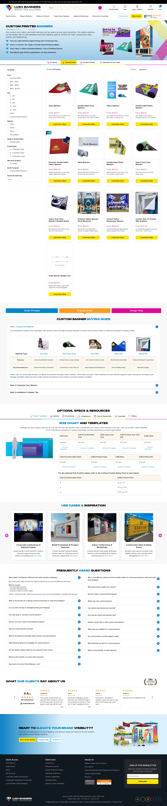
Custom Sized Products (18, 117)
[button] (11, 16)
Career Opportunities (93, 773)
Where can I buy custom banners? (100, 601)
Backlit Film (143, 354)
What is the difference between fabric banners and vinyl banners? (32, 636)
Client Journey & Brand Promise (89, 802)
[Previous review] (15, 697)
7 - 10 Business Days (17, 156)
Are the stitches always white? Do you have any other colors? (31, 650)
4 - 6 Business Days (17, 153)
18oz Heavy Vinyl (69, 354)
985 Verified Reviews (27, 699)
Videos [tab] (134, 416)
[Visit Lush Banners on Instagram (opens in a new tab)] (148, 799)
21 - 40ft (13, 110)
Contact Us (57, 740)
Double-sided (15, 142)
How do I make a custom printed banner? (102, 594)
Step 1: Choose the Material (21, 327)
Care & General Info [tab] (104, 416)
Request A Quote (52, 766)
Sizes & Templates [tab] (40, 416)
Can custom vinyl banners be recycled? (102, 608)
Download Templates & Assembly (19, 780)
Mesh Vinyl (118, 354)
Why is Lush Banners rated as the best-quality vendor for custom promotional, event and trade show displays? (122, 579)
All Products (10, 763)
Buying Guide (84, 311)
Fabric (12, 128)
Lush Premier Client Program (16, 783)
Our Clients (89, 767)
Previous (6, 535)
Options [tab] (56, 416)
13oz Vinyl (44, 354)
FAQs (8, 770)
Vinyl (12, 124)
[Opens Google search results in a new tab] (90, 782)
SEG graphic (14, 135)
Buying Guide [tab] (70, 62)
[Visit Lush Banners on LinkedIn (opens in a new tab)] (137, 799)
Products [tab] (53, 62)
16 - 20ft (13, 106)
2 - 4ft (12, 96)
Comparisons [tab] (86, 416)
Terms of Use (117, 802)
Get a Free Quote (27, 740)
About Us (89, 760)
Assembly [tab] (121, 416)
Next (160, 535)
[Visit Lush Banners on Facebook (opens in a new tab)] (153, 799)
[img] (27, 697)
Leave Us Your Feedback (54, 783)
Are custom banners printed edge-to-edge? (103, 636)
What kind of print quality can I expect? (102, 587)
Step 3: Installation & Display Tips (24, 392)
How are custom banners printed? (21, 629)
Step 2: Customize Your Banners (23, 385)
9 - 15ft (12, 103)
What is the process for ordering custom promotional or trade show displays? (37, 601)
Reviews (88, 777)
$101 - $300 (14, 81)
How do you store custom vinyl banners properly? (26, 622)
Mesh (12, 131)
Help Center (10, 766)
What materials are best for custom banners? (104, 643)
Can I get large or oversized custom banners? (25, 615)
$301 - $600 (14, 85)
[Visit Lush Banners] (19, 799)
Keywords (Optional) (14, 175)
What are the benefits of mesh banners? (102, 650)
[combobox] (149, 69)
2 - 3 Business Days (17, 149)
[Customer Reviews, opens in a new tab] (152, 16)
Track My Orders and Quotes (17, 777)
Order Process (32, 311)
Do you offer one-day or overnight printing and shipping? (29, 607)
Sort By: (133, 69)
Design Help (136, 311)
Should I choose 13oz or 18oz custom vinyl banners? (106, 622)
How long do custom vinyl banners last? (102, 615)
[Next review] (152, 697)
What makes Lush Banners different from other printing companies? (33, 577)
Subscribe (142, 781)
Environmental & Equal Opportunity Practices (102, 770)
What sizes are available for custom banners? (104, 629)
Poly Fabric (95, 354)
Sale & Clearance (53, 2)
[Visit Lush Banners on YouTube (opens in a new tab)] (143, 799)
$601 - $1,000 (15, 88)
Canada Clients (51, 780)
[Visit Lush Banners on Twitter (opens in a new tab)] (158, 799)
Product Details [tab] (89, 62)
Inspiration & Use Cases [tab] (111, 62)
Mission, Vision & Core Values (96, 763)
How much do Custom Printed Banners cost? (24, 664)
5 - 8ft (12, 99)
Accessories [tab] (69, 416)
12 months (13, 163)
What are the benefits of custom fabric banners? (26, 657)
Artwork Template (64, 448)
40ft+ (12, 113)
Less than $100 (15, 78)
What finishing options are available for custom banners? (29, 643)
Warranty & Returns (53, 773)
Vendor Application (52, 777)
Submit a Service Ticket (54, 770)
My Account (10, 773)
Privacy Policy (106, 802)
